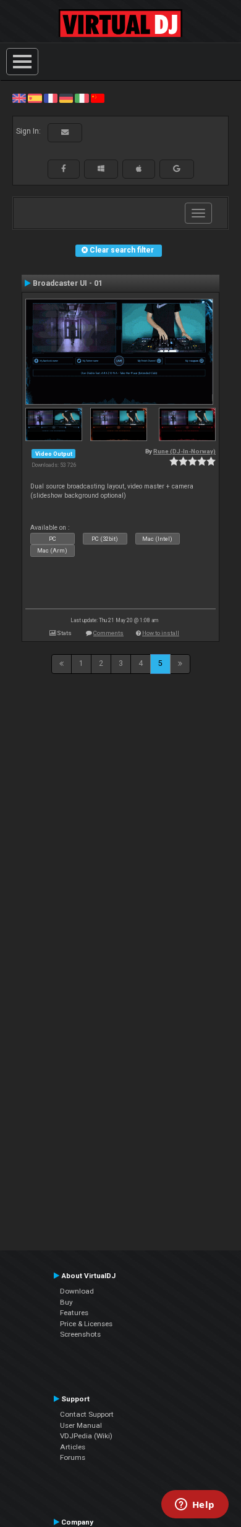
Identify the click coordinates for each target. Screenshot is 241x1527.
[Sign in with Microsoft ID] (101, 169)
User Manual (81, 1425)
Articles (72, 1447)
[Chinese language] (97, 98)
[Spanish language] (34, 98)
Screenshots (80, 1334)
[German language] (66, 98)
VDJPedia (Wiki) (86, 1436)
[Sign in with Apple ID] (138, 169)
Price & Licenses (86, 1323)
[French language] (50, 98)
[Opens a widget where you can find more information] (195, 1505)
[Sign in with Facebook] (64, 169)
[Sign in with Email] (65, 132)
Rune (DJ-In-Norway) (184, 451)
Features (74, 1312)
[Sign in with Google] (176, 169)
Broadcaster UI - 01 (68, 283)
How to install (160, 633)
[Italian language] (81, 98)
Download (77, 1291)
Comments (108, 633)
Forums (72, 1457)
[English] (19, 98)
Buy (66, 1302)
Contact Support (87, 1414)
